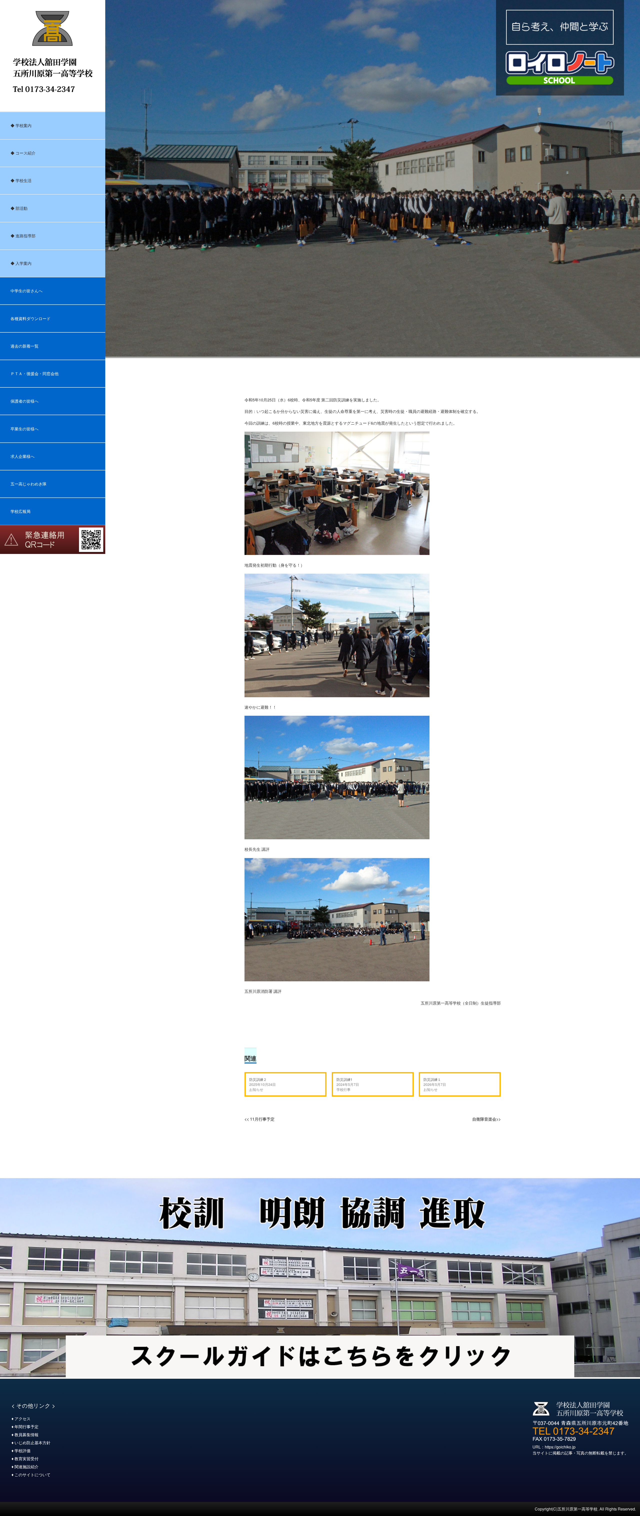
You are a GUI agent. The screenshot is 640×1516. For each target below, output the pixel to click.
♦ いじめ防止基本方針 (31, 1442)
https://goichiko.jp (560, 1447)
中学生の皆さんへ (26, 291)
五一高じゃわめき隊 (28, 484)
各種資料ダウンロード (30, 318)
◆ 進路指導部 (23, 236)
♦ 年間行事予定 (25, 1426)
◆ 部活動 (19, 208)
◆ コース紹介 (23, 153)
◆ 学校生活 (21, 180)
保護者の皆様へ (24, 401)
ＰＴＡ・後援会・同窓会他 (34, 373)
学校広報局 (20, 511)
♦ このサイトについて (31, 1474)
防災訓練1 (344, 1079)
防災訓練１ (432, 1079)
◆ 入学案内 (21, 263)
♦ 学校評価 (21, 1450)
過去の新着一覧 (24, 346)
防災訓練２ (258, 1079)
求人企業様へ (22, 456)
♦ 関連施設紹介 (25, 1466)
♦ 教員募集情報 (25, 1434)
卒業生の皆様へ (24, 429)
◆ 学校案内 (21, 125)
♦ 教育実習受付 (25, 1458)
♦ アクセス (21, 1418)
